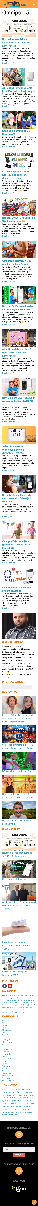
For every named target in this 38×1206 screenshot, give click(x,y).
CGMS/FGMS (6, 1025)
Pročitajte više (8, 63)
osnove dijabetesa (8, 1059)
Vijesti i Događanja (8, 1080)
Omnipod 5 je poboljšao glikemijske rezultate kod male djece (16, 544)
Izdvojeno (5, 1052)
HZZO (4, 1044)
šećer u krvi (6, 1071)
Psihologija (6, 1066)
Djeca (4, 1032)
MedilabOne (6, 1109)
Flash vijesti (6, 1040)
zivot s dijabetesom (9, 1115)
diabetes (12, 1092)
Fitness (4, 1037)
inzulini (4, 1103)
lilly (8, 1106)
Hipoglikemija (7, 1042)
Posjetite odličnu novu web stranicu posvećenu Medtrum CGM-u (16, 945)
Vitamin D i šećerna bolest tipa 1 (13, 1012)
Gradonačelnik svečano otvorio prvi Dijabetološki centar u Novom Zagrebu (19, 905)
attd (13, 1089)
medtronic (15, 1109)
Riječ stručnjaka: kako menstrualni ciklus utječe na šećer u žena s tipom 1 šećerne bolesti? (18, 718)
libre (4, 1106)
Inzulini (4, 1047)
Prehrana (5, 1064)
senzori (30, 1112)
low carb (12, 1106)
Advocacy (5, 1020)
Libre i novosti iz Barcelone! (15, 879)
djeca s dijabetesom (26, 1097)
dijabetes (20, 1092)
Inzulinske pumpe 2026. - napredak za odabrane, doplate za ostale (16, 175)
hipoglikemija (16, 1101)
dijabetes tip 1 (18, 1095)
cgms (28, 1089)
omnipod (11, 1112)
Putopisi (5, 1068)
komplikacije (6, 1054)
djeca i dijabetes (12, 1097)
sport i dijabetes (8, 1076)
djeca (4, 1097)
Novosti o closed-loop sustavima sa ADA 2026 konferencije (16, 42)
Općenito (5, 1056)
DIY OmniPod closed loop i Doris (17, 771)
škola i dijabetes (8, 1073)
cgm (23, 1089)
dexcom (5, 1092)
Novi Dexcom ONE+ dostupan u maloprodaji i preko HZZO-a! (18, 401)
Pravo (4, 1061)
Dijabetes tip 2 (7, 1030)
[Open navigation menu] (33, 4)
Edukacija (5, 1035)
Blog (3, 1023)
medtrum (23, 1109)
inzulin (29, 1101)
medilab (19, 1106)
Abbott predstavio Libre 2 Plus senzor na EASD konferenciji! (16, 352)
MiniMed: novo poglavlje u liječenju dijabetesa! (18, 1005)
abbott (9, 1089)
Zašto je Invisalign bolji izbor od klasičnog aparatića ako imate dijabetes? (17, 1008)
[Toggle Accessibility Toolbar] (34, 1202)
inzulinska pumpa (14, 1103)
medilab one (26, 1106)
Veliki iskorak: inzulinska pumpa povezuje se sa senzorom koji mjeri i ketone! (18, 996)
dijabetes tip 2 (29, 1095)
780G (4, 1089)
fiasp (8, 1100)
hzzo (24, 1100)
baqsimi (18, 1089)
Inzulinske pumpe (8, 1049)
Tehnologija (6, 1078)
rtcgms (24, 1112)
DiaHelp (5, 1028)
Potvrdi (19, 1155)
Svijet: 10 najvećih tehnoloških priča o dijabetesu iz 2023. (13, 449)
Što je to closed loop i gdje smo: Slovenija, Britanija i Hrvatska (17, 498)
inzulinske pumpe (28, 1103)
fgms (4, 1101)
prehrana (18, 1112)
